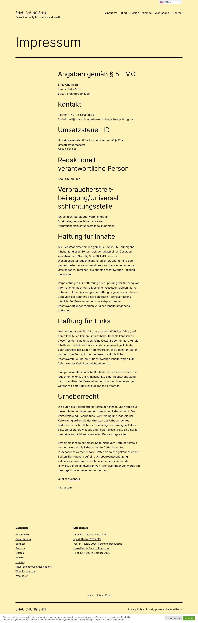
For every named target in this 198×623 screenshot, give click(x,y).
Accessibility (22, 534)
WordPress (176, 609)
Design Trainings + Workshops (149, 13)
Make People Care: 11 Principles (91, 548)
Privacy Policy (136, 609)
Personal (20, 548)
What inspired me (25, 571)
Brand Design (23, 539)
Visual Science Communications (33, 566)
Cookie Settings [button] (173, 618)
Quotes (19, 552)
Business (20, 543)
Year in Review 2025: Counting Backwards (97, 543)
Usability (20, 562)
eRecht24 (74, 479)
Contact (177, 13)
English (167, 2)
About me (111, 13)
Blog (124, 13)
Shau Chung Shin (30, 13)
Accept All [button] (189, 618)
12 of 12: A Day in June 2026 (89, 534)
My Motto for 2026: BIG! (87, 539)
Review (19, 557)
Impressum (65, 487)
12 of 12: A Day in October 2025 (91, 552)
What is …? (21, 575)
